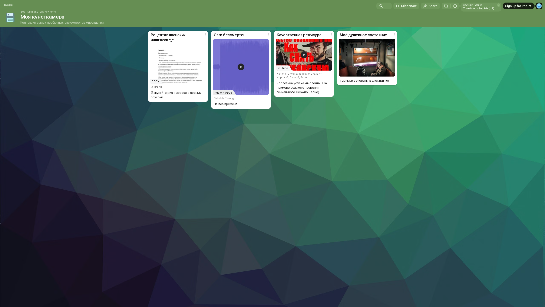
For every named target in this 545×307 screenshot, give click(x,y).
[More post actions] (205, 34)
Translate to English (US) (478, 8)
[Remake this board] (446, 6)
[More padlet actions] (455, 6)
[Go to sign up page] (539, 6)
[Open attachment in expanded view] (367, 58)
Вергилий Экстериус (33, 11)
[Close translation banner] (498, 5)
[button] (241, 67)
